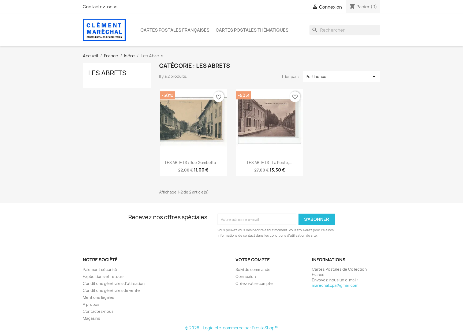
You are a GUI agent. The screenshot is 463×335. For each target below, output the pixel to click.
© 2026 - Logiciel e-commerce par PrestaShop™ (231, 328)
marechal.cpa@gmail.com (335, 285)
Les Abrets (107, 72)
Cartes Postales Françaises (175, 30)
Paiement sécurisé (100, 269)
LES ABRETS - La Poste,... (269, 162)
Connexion (246, 276)
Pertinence (341, 76)
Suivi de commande (253, 269)
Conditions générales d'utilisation (114, 283)
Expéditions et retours (104, 276)
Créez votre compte (254, 283)
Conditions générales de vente (111, 290)
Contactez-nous (100, 7)
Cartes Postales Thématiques (252, 30)
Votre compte (253, 260)
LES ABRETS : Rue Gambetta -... (193, 162)
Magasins (91, 318)
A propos (91, 304)
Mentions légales (98, 297)
